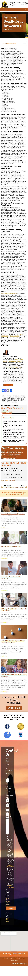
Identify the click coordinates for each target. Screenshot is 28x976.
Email (7, 812)
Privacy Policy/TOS (10, 866)
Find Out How (6, 412)
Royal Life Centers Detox (9, 293)
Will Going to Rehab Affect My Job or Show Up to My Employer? (14, 433)
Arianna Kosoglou (10, 356)
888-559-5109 (7, 920)
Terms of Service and (8, 901)
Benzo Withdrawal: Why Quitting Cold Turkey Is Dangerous (13, 440)
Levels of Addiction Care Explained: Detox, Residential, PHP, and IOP (14, 437)
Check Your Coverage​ (8, 458)
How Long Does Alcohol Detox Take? (12, 426)
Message (8, 816)
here (18, 955)
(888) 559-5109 (14, 336)
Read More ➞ (4, 527)
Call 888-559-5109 (8, 480)
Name (7, 778)
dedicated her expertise (13, 367)
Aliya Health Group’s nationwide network (13, 360)
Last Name (8, 803)
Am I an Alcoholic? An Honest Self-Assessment (14, 429)
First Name (8, 798)
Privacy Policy (8, 905)
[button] (25, 10)
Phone (8, 808)
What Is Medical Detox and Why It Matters (14, 422)
